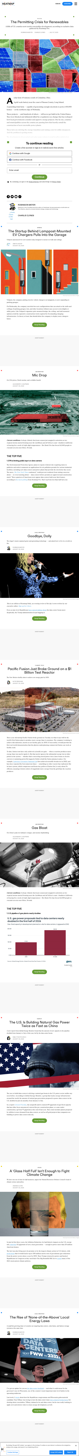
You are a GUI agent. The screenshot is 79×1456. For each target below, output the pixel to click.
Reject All (70, 1452)
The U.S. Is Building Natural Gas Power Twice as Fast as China (39, 1024)
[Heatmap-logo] (8, 4)
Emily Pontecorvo (19, 1037)
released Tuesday (20, 1105)
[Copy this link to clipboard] (19, 196)
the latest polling (21, 480)
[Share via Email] (16, 196)
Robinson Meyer (27, 32)
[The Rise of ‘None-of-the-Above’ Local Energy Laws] (39, 1360)
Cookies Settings (12, 1452)
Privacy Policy (56, 182)
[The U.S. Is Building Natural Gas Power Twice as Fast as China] (39, 1065)
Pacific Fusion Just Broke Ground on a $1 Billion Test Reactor (39, 671)
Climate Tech (39, 665)
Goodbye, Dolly (39, 536)
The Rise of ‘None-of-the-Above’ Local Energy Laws (39, 1319)
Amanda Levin (18, 1186)
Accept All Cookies (56, 1452)
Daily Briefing (39, 532)
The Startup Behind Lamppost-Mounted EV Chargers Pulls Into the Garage (39, 233)
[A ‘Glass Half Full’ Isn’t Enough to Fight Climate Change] (39, 1214)
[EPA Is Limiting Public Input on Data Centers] (39, 412)
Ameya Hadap (17, 244)
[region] (39, 1449)
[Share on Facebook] (8, 196)
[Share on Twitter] (12, 196)
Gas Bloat (39, 828)
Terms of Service (34, 182)
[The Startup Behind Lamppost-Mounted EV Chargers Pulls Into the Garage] (39, 272)
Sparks (39, 227)
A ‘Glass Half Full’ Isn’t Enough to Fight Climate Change (39, 1173)
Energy (39, 1019)
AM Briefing (39, 371)
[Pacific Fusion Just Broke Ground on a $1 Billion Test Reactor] (39, 709)
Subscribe (67, 3)
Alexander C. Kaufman (21, 384)
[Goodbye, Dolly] (39, 575)
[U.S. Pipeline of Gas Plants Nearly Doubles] (39, 865)
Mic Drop (39, 375)
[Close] (76, 1445)
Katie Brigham (18, 681)
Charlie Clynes (39, 32)
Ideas (39, 1167)
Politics (39, 18)
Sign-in (57, 4)
